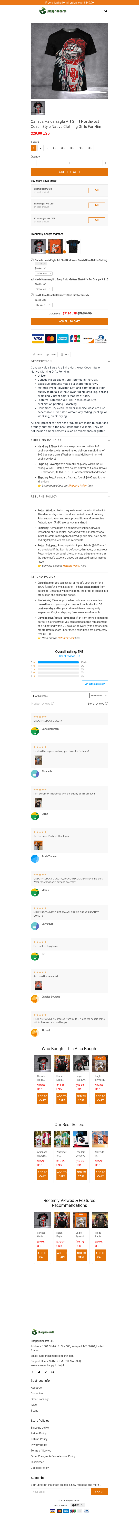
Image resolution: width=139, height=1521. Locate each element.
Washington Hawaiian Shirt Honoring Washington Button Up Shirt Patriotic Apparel (61, 1154)
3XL (72, 148)
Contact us (37, 1393)
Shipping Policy (77, 485)
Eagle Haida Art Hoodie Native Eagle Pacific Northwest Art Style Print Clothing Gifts (81, 1078)
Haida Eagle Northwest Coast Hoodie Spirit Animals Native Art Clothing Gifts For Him (100, 1235)
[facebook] (33, 1372)
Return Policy (39, 1433)
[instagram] (46, 1372)
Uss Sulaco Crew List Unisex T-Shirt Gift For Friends (62, 295)
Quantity (36, 156)
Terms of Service (41, 1450)
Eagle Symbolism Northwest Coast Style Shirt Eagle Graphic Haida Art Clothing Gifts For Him (100, 1078)
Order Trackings (40, 1399)
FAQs (34, 1404)
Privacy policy (39, 1444)
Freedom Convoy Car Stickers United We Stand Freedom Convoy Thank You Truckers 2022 (81, 1154)
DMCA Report (61, 1505)
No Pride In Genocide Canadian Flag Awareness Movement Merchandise (100, 1154)
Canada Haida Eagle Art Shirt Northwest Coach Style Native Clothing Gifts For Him (78, 260)
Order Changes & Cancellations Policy (53, 1456)
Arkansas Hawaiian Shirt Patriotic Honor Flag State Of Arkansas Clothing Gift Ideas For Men (42, 1154)
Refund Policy (66, 638)
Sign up (99, 1491)
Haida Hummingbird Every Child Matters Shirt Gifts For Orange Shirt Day (73, 279)
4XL (81, 148)
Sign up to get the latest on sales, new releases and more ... (66, 1484)
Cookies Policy (40, 1467)
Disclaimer (37, 1462)
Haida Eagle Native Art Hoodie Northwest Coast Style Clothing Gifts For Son (61, 1078)
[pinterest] (53, 1372)
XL (54, 148)
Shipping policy (40, 1427)
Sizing (34, 1410)
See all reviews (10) (69, 656)
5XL (90, 148)
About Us (36, 1387)
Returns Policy (71, 565)
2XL (63, 148)
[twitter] (40, 1372)
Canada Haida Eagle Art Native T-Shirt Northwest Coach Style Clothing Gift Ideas (42, 1078)
